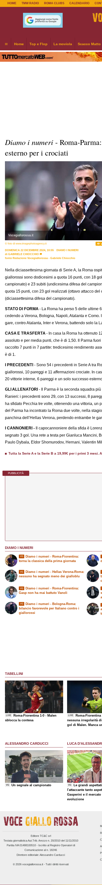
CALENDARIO (79, 3)
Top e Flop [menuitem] (38, 44)
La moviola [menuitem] (62, 44)
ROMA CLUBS (54, 3)
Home (11, 3)
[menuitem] (6, 44)
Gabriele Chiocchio (23, 254)
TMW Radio (30, 3)
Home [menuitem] (19, 44)
